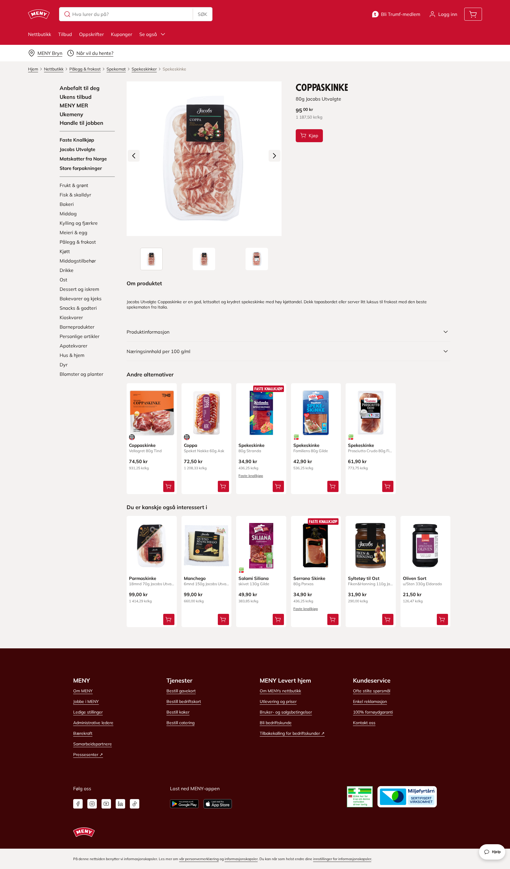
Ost (63, 280)
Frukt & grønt (74, 185)
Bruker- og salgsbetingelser (286, 712)
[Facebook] (78, 804)
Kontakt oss (364, 722)
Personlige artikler (79, 336)
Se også (148, 34)
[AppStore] (217, 804)
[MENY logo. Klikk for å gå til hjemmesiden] (39, 14)
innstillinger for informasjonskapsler (342, 859)
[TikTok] (134, 804)
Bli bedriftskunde (276, 722)
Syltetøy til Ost (364, 578)
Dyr (64, 365)
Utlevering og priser (278, 701)
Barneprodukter (77, 327)
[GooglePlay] (184, 804)
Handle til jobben (81, 123)
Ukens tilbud (75, 97)
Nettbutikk (39, 34)
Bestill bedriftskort (183, 701)
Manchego (195, 578)
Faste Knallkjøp (77, 140)
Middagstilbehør (78, 261)
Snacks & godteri (78, 308)
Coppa (190, 445)
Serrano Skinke (309, 578)
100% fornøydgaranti (373, 712)
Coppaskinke (142, 445)
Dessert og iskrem (79, 289)
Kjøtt (65, 251)
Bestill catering (180, 722)
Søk (202, 14)
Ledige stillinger (88, 712)
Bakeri (67, 204)
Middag (68, 214)
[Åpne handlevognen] (473, 14)
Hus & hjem (72, 355)
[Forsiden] (204, 259)
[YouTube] (106, 804)
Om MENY (83, 690)
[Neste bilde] (274, 156)
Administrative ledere (93, 722)
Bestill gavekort (181, 690)
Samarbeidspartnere (92, 744)
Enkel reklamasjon (370, 701)
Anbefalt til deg (79, 88)
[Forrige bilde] (134, 156)
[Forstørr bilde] (204, 158)
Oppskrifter (91, 34)
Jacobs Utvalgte (77, 149)
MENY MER (74, 105)
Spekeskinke (251, 445)
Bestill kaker (177, 712)
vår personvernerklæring (199, 859)
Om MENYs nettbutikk (280, 690)
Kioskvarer (71, 317)
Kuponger (121, 34)
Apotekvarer (73, 346)
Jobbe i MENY (86, 701)
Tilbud (65, 34)
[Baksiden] (257, 259)
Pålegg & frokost (78, 242)
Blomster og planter (81, 374)
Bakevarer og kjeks (81, 298)
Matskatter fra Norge (83, 159)
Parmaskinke (142, 578)
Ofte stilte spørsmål (371, 690)
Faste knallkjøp (250, 475)
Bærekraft (82, 733)
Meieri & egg (73, 232)
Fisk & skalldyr (75, 195)
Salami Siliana (253, 578)
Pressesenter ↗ (88, 754)
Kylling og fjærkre (79, 223)
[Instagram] (92, 804)
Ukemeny (71, 114)
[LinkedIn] (120, 804)
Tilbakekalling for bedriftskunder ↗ (292, 733)
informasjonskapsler (241, 859)
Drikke (66, 270)
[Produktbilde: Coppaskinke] (151, 259)
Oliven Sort (414, 578)
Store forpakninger (81, 168)
